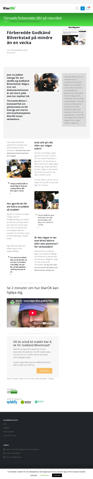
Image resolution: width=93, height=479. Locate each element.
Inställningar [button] (44, 475)
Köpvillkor (6, 428)
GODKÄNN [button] (57, 475)
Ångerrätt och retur (9, 436)
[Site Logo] (9, 8)
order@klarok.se (16, 457)
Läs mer (34, 475)
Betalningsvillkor (8, 432)
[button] (77, 8)
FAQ (4, 424)
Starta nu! (44, 370)
